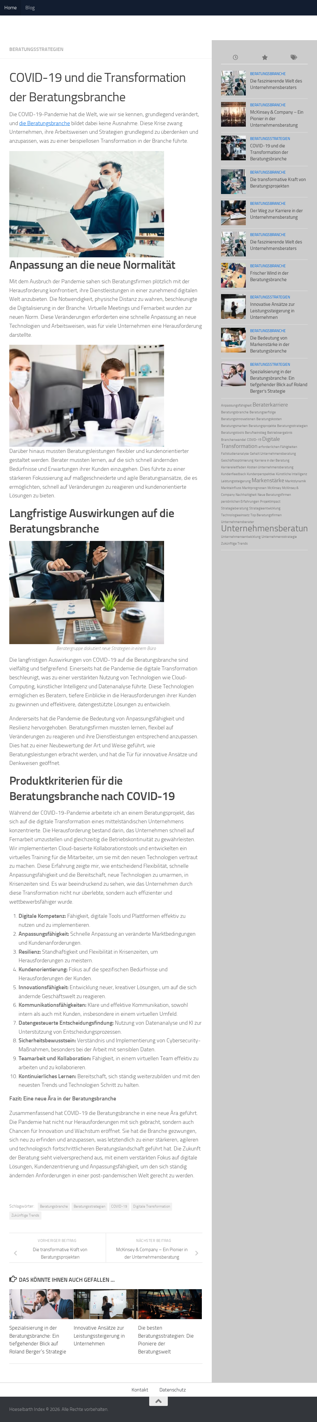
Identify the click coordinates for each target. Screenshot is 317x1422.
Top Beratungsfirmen (266, 515)
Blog (30, 8)
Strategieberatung (234, 508)
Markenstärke (268, 480)
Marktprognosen (254, 488)
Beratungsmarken (234, 426)
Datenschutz (172, 1390)
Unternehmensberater (237, 522)
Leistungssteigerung (236, 481)
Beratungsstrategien (36, 49)
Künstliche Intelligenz (291, 474)
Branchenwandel (233, 440)
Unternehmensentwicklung (241, 537)
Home (10, 8)
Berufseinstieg (255, 433)
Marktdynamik (295, 481)
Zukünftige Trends (25, 1215)
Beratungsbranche (54, 1206)
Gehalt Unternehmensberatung (273, 454)
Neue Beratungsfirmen (274, 495)
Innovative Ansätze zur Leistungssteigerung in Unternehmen (99, 1336)
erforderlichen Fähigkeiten (277, 447)
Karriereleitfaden (233, 467)
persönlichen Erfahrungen (240, 502)
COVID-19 (119, 1206)
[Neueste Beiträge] (235, 58)
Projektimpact (270, 502)
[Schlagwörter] (293, 58)
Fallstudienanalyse (235, 454)
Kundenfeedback (233, 474)
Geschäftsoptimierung (237, 460)
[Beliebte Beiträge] (264, 58)
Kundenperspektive (261, 474)
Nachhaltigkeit (246, 495)
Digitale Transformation (151, 1206)
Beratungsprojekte (262, 426)
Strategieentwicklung (264, 508)
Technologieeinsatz (235, 515)
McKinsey (274, 488)
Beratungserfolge (263, 412)
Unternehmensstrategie (279, 537)
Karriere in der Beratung (271, 460)
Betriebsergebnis (279, 433)
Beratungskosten (269, 419)
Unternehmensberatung (267, 528)
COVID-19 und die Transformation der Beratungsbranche (269, 152)
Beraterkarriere (270, 405)
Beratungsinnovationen (238, 419)
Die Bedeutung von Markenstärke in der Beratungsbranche (269, 344)
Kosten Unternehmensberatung (270, 467)
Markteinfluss (231, 488)
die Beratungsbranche (44, 123)
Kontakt (140, 1390)
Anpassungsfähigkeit (236, 405)
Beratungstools (232, 433)
